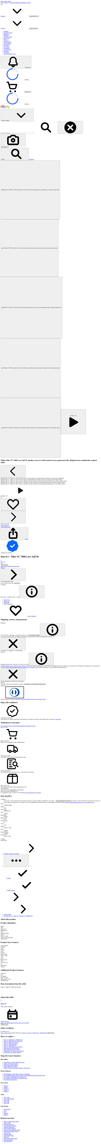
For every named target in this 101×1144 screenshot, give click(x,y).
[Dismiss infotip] (13, 643)
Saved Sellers (7, 44)
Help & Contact (27, 2)
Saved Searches (8, 42)
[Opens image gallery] (1, 497)
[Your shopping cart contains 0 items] (12, 91)
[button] (15, 154)
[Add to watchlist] (13, 504)
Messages (6, 51)
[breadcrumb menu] (16, 860)
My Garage (6, 46)
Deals (14, 2)
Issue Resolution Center (10, 54)
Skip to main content (6, 1)
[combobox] (17, 133)
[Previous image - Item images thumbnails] (13, 471)
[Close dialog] (13, 674)
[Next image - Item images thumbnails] (13, 517)
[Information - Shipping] (52, 630)
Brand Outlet (19, 2)
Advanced (31, 159)
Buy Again (6, 38)
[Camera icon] (13, 140)
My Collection (7, 49)
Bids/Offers (7, 34)
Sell (2, 4)
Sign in (6, 2)
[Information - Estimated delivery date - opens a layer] (41, 659)
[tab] (50, 788)
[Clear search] (70, 127)
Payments (6, 45)
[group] (50, 487)
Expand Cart (28, 91)
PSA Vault (6, 52)
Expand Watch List (34, 16)
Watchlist (6, 35)
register (11, 2)
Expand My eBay (33, 28)
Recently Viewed (8, 32)
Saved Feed (7, 41)
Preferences (7, 48)
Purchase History (8, 37)
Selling (5, 39)
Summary (6, 31)
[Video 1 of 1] (73, 421)
